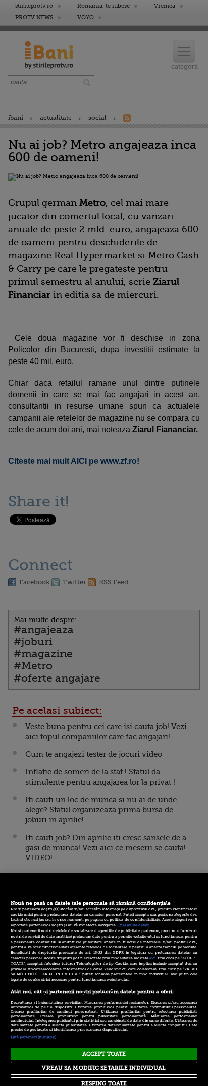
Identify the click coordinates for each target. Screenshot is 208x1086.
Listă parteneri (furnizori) (34, 1037)
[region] (104, 979)
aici (152, 958)
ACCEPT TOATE (104, 1054)
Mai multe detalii (134, 925)
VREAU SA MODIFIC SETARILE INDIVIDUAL (104, 1068)
